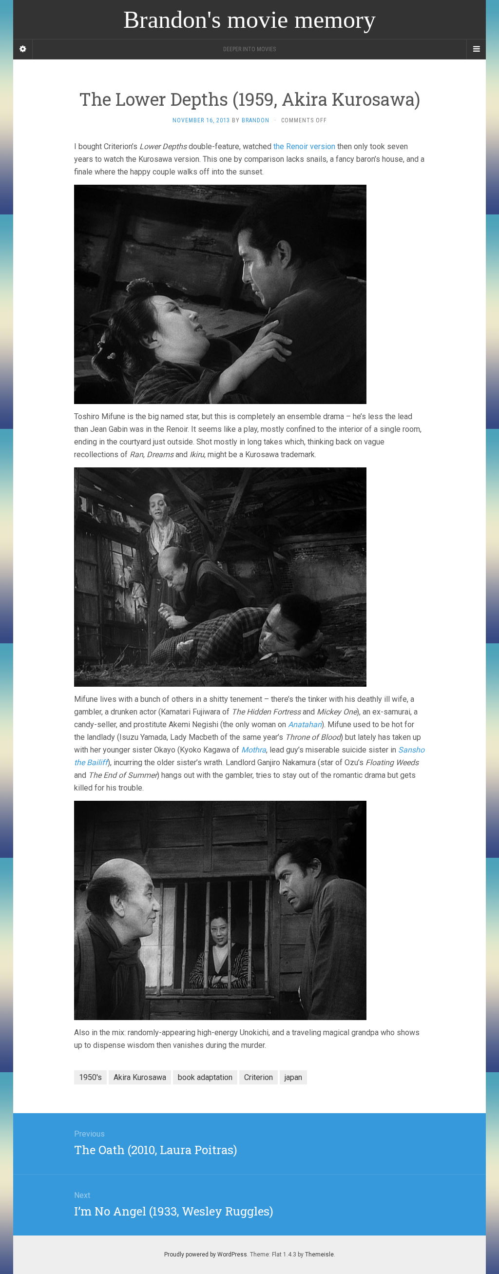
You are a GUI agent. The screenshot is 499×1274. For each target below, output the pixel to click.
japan (293, 1077)
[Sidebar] (23, 49)
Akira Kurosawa (140, 1077)
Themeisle (319, 1254)
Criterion (258, 1077)
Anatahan (305, 724)
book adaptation (205, 1077)
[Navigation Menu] (476, 49)
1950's (90, 1077)
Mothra (253, 749)
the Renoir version (304, 146)
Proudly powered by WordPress (205, 1254)
